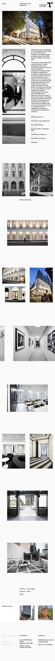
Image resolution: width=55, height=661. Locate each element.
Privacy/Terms (6, 641)
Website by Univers (8, 644)
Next (28, 591)
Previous (22, 591)
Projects (22, 589)
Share (21, 594)
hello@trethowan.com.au (46, 640)
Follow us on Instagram (45, 644)
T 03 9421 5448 (43, 642)
